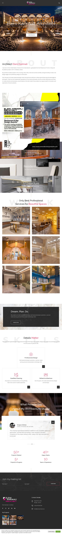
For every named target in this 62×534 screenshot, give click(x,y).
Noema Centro (39, 210)
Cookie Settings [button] (51, 531)
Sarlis (36, 269)
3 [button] (32, 444)
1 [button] (28, 444)
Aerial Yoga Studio (40, 239)
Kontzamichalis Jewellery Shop (15, 210)
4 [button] (34, 444)
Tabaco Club (9, 239)
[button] (16, 322)
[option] (31, 430)
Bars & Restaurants (38, 211)
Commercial (7, 211)
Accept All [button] (58, 531)
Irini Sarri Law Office (11, 269)
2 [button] (30, 444)
